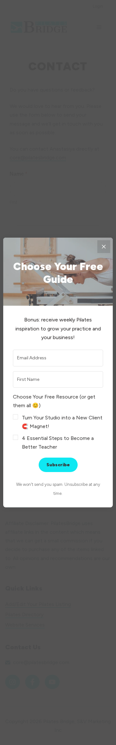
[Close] (103, 246)
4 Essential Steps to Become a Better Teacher (58, 442)
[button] (58, 421)
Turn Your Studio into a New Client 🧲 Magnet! (62, 422)
